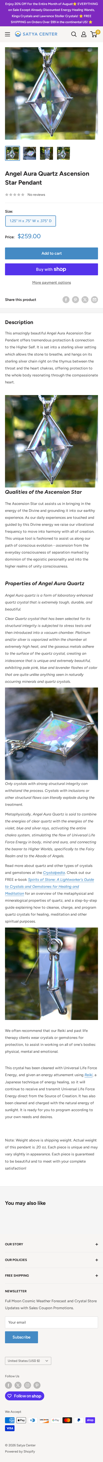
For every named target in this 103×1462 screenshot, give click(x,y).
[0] (94, 34)
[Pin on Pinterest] (75, 299)
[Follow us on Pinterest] (37, 1385)
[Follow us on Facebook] (8, 1385)
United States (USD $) (24, 1361)
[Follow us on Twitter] (18, 1385)
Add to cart (52, 253)
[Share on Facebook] (66, 299)
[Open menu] (7, 34)
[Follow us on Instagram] (27, 1385)
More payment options (51, 282)
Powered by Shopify (20, 1451)
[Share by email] (94, 299)
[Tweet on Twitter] (85, 299)
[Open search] (74, 34)
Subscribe (21, 1337)
